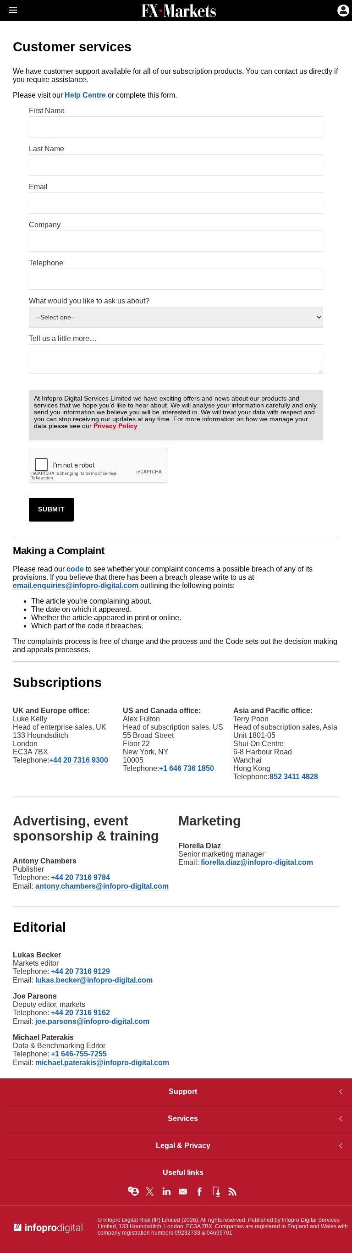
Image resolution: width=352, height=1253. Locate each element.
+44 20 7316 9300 (78, 760)
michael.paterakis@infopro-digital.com (102, 1062)
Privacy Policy (116, 426)
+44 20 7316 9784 (80, 877)
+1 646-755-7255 (79, 1054)
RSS (232, 1191)
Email (38, 187)
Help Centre (85, 95)
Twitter (149, 1191)
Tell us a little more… (63, 338)
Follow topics (133, 1191)
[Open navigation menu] (8, 10)
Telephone (46, 263)
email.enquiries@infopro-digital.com (75, 585)
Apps (215, 1191)
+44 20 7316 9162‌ (80, 1013)
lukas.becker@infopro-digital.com (94, 980)
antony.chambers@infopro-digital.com (102, 886)
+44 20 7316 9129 (80, 971)
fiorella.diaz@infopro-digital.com (257, 862)
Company (44, 225)
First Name (47, 111)
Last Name (46, 149)
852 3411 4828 (294, 776)
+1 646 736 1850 (186, 768)
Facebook (199, 1191)
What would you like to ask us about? (89, 301)
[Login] (342, 9)
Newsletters (182, 1191)
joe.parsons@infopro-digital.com (92, 1021)
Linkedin (166, 1191)
